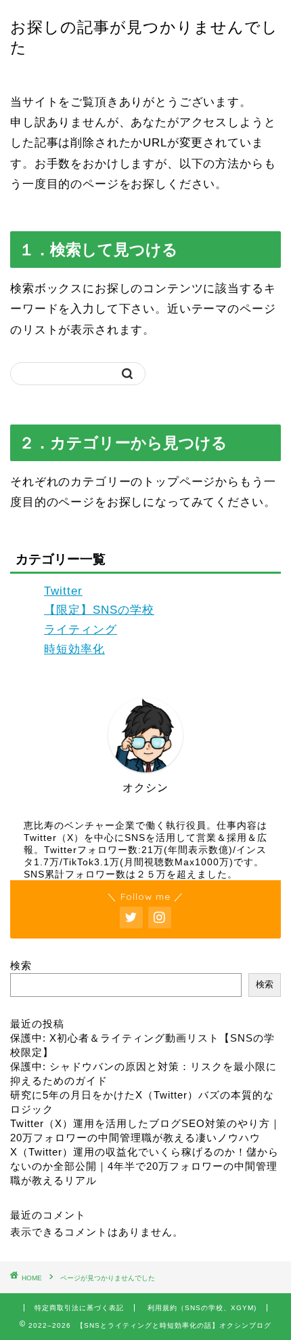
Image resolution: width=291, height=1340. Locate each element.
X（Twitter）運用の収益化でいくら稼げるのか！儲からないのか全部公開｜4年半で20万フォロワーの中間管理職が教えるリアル (144, 1166)
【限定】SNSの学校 (99, 610)
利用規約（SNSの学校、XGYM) (202, 1308)
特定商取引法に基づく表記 (79, 1308)
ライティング (80, 629)
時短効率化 (74, 649)
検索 (21, 965)
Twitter (63, 591)
